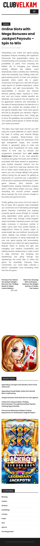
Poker (4, 518)
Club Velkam (17, 48)
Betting (4, 497)
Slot (3, 523)
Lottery (4, 514)
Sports (4, 527)
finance (5, 505)
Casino (4, 501)
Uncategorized (7, 531)
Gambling (6, 24)
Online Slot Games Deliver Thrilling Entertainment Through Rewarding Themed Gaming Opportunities (18, 404)
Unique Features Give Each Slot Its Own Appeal (20, 398)
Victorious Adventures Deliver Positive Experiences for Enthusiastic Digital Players (18, 411)
